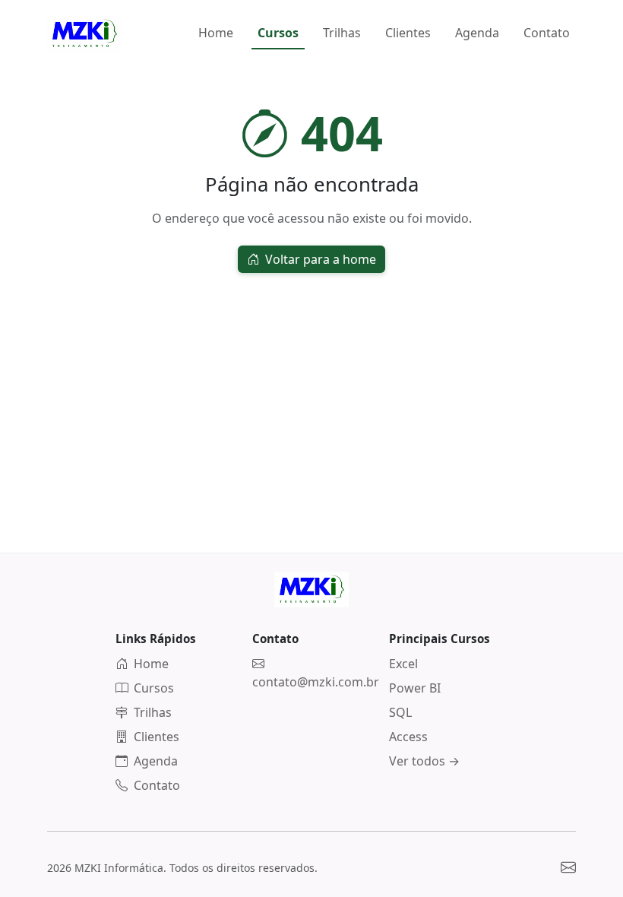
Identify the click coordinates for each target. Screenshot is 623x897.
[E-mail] (568, 867)
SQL (400, 712)
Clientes (408, 32)
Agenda (477, 32)
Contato (546, 32)
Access (408, 736)
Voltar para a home (319, 259)
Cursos (278, 32)
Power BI (415, 688)
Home (215, 32)
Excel (403, 663)
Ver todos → (424, 761)
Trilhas (342, 32)
